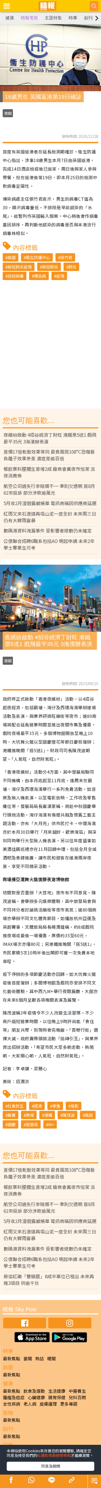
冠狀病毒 (16, 276)
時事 (73, 18)
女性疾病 (11, 1404)
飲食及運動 (34, 1391)
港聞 (8, 113)
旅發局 (32, 1124)
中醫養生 (77, 1391)
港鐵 (48, 1115)
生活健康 (56, 1391)
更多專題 (68, 1404)
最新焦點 (11, 1358)
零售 (56, 1106)
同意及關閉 (50, 1466)
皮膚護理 (48, 1404)
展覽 (12, 1115)
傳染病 (40, 276)
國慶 (12, 1124)
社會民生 (16, 1106)
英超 (89, 1115)
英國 (12, 257)
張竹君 (66, 257)
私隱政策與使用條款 (54, 1455)
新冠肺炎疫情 (20, 267)
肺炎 (72, 267)
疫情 (60, 276)
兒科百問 (77, 1397)
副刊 (88, 18)
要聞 (27, 1358)
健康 (9, 18)
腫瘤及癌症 (14, 1397)
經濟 (38, 1106)
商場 (30, 1115)
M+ (51, 1124)
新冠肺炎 (50, 267)
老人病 (29, 1404)
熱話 (39, 1358)
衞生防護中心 (38, 257)
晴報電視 (29, 18)
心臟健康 (36, 1397)
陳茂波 (68, 1115)
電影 (75, 1106)
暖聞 (51, 1358)
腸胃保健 (56, 1397)
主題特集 (53, 18)
